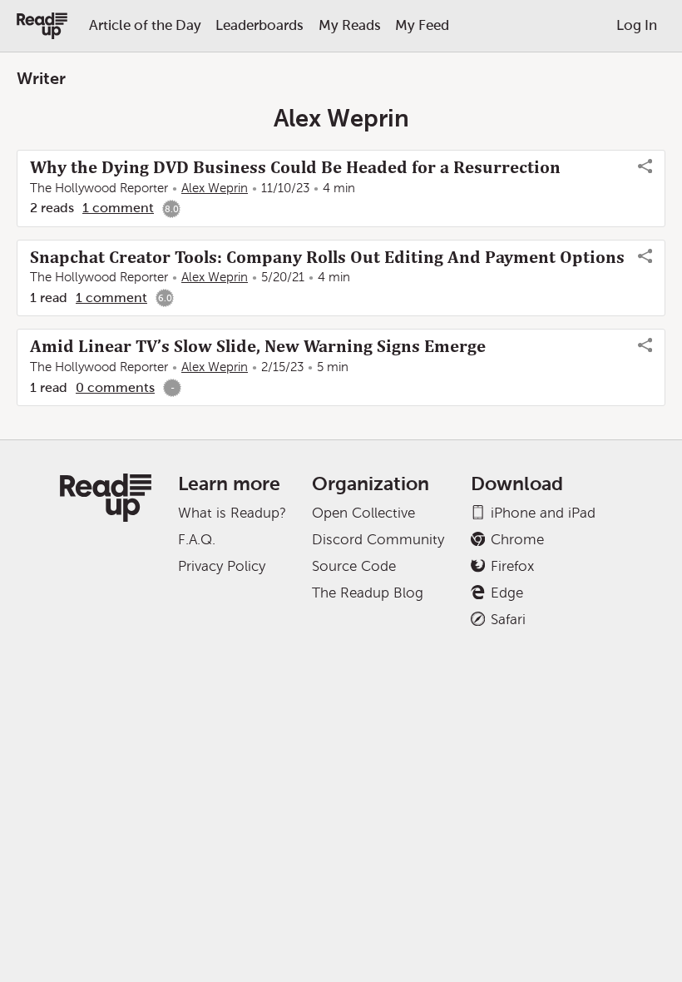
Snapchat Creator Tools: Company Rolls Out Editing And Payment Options (327, 257)
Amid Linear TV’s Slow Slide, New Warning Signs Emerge (258, 346)
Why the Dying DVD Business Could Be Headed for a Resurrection (295, 167)
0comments (115, 387)
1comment (118, 208)
